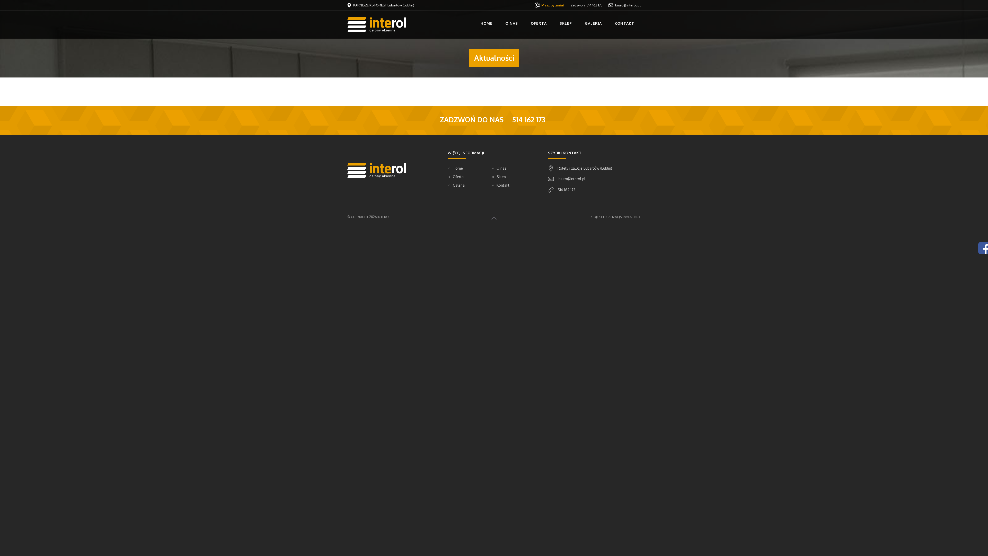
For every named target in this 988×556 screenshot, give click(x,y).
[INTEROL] (376, 24)
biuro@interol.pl (627, 5)
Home (486, 23)
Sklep (566, 23)
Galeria (593, 23)
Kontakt (624, 23)
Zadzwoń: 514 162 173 (586, 5)
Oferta (539, 23)
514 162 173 (566, 190)
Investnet (632, 217)
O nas (511, 23)
